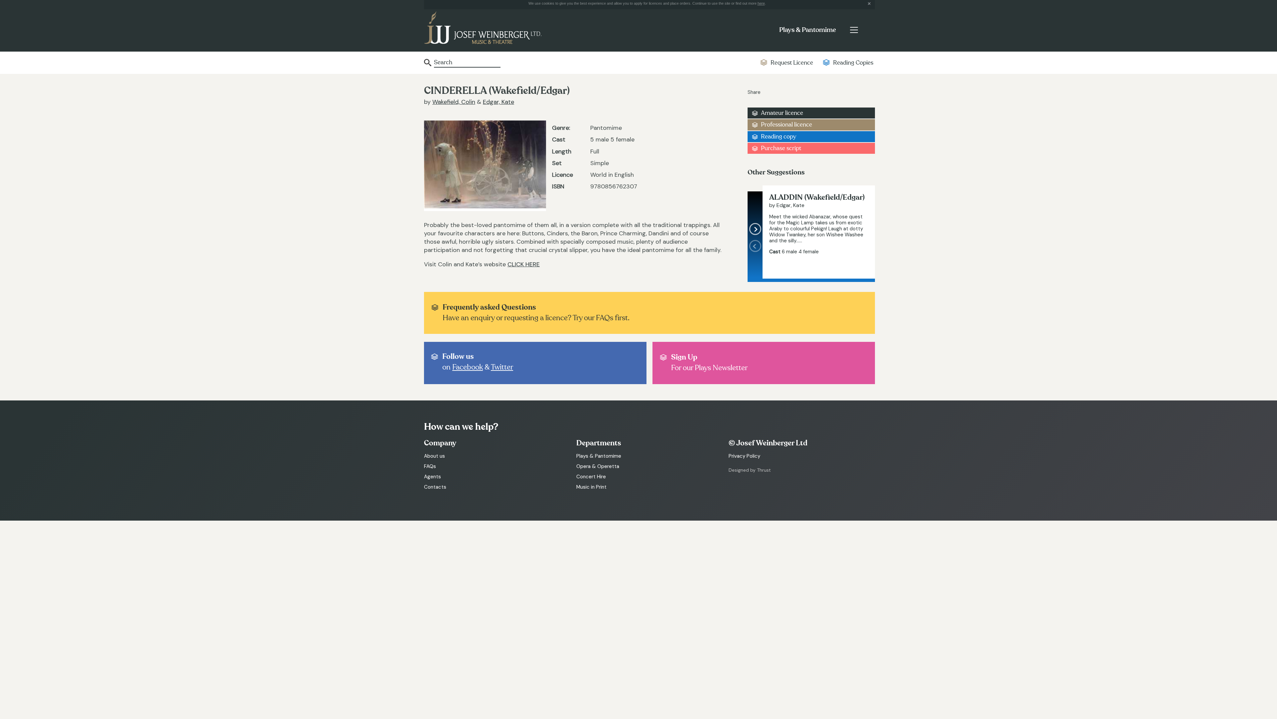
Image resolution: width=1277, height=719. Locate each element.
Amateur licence (782, 113)
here (761, 3)
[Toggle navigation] (854, 30)
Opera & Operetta (597, 466)
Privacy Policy (744, 456)
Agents (432, 476)
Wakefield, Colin (453, 102)
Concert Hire (591, 476)
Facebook (467, 367)
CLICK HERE (523, 264)
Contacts (435, 487)
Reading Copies (853, 63)
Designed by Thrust (750, 470)
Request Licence (792, 63)
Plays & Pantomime (807, 30)
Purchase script (781, 148)
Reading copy (778, 136)
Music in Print (591, 487)
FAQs (430, 466)
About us (434, 456)
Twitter (502, 367)
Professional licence (786, 124)
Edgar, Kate (498, 102)
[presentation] (755, 259)
